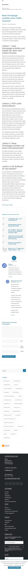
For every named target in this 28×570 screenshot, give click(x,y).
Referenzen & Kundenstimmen (11, 511)
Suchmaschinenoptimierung (9, 418)
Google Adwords (19, 388)
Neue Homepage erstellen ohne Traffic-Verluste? (12, 18)
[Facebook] (10, 483)
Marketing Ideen (7, 407)
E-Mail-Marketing (7, 384)
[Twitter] (14, 483)
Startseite (4, 8)
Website (22, 351)
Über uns (7, 507)
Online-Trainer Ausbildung (10, 501)
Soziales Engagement (9, 513)
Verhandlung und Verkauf (9, 426)
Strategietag (7, 495)
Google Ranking (16, 392)
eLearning (16, 384)
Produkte (7, 491)
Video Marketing (7, 430)
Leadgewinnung (7, 403)
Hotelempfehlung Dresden (10, 528)
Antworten (10, 276)
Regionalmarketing (16, 411)
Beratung (7, 493)
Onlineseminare (8, 497)
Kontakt (6, 530)
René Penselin (13, 24)
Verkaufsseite (20, 426)
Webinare (16, 430)
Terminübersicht (8, 520)
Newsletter (7, 522)
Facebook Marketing (8, 388)
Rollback (22, 176)
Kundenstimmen (18, 399)
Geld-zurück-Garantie (9, 526)
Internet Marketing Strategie (9, 396)
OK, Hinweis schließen (14, 567)
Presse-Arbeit (6, 411)
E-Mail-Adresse (22, 347)
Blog (8, 8)
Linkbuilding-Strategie (18, 403)
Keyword (20, 396)
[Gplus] (17, 483)
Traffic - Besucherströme (9, 422)
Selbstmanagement (7, 415)
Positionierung (17, 407)
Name (21, 342)
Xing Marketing (7, 437)
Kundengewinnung (7, 399)
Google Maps (6, 392)
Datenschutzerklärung (19, 565)
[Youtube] (21, 483)
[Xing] (6, 483)
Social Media (17, 415)
